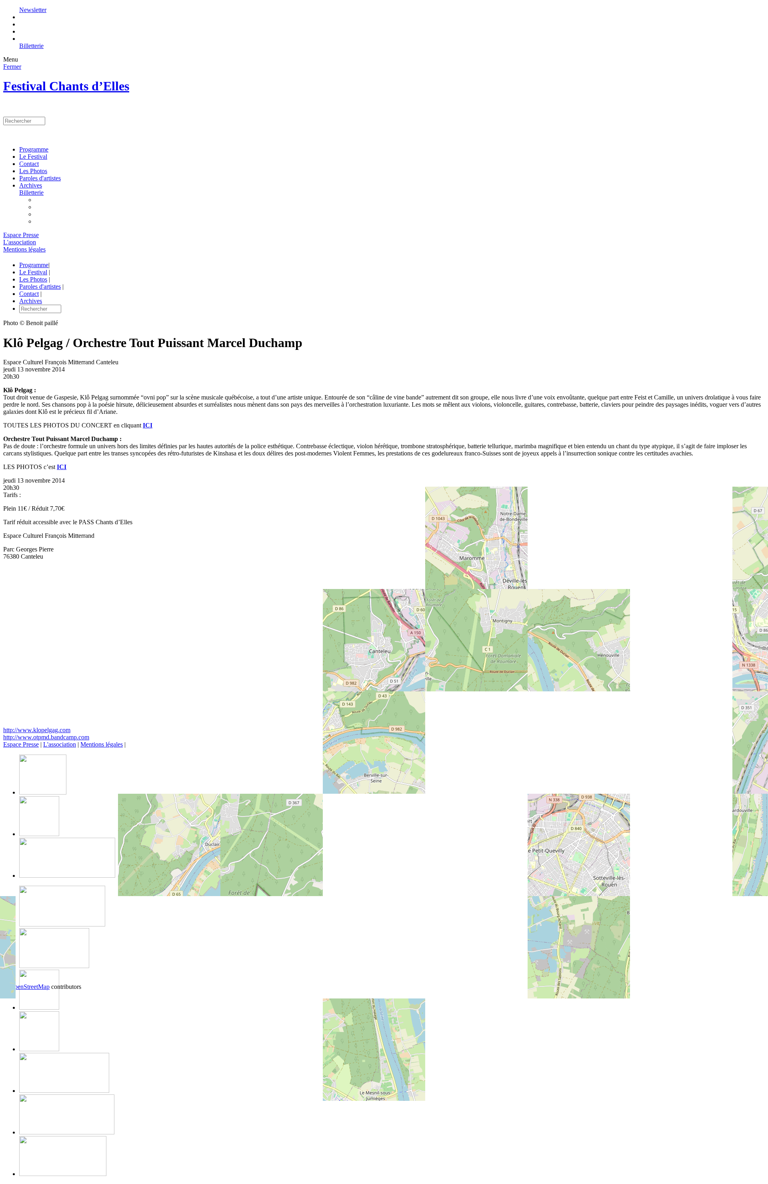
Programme (33, 149)
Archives (30, 185)
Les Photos (33, 171)
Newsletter (32, 9)
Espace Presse (21, 235)
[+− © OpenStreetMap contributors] (384, 647)
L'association (19, 242)
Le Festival (33, 156)
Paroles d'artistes (40, 178)
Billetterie (31, 45)
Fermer (12, 66)
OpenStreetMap (30, 986)
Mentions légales (24, 249)
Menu (10, 59)
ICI (147, 425)
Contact (29, 163)
